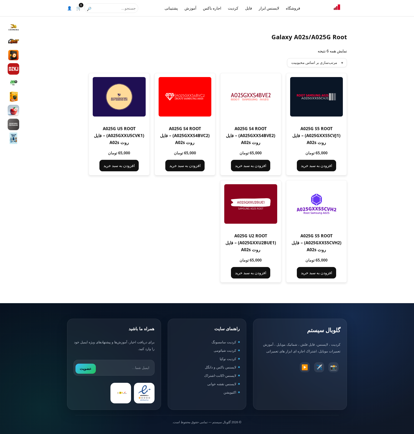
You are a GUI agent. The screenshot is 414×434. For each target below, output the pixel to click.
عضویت (86, 369)
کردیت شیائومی (225, 350)
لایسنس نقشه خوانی (221, 384)
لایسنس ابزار (269, 8)
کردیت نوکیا (228, 358)
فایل (248, 8)
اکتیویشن (230, 392)
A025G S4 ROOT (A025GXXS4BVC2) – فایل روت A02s (185, 135)
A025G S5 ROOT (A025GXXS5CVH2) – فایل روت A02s (316, 242)
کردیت (233, 8)
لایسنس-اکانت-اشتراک (220, 375)
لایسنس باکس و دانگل (220, 367)
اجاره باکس (212, 8)
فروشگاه (293, 8)
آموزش (190, 8)
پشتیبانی (171, 8)
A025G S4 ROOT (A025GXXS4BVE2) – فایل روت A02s (250, 135)
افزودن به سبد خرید (316, 165)
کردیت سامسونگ (224, 342)
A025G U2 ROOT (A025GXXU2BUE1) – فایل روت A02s (250, 242)
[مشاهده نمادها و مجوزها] (120, 393)
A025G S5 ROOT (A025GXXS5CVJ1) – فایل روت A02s (316, 135)
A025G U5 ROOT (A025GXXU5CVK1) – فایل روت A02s (119, 135)
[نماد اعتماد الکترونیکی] (144, 393)
